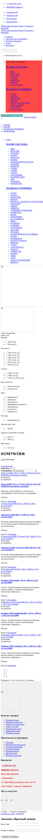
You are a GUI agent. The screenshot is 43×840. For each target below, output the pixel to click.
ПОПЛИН (15, 164)
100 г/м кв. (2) (13, 353)
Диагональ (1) (13, 420)
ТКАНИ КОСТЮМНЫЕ (19, 89)
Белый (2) (12, 400)
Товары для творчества (15, 724)
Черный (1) (12, 412)
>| (6, 676)
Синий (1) (12, 409)
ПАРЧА (14, 236)
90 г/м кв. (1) (13, 365)
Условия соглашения (14, 747)
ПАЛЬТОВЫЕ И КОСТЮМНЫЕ (24, 234)
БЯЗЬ (13, 72)
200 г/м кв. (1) (13, 357)
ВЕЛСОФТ (15, 74)
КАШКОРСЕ (16, 212)
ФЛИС (13, 256)
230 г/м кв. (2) (13, 362)
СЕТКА (14, 245)
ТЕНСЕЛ (14, 249)
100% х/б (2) (13, 376)
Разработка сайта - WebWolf (12, 814)
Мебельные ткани (13, 731)
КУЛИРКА (15, 225)
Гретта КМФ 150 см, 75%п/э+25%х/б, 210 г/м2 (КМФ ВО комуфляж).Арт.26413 (20, 485)
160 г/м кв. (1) (13, 355)
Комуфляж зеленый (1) (17, 404)
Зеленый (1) (13, 402)
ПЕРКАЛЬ (15, 80)
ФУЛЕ (13, 258)
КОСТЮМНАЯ (17, 219)
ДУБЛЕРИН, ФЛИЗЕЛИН (21, 210)
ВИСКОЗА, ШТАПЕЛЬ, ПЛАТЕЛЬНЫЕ (21, 104)
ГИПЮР (14, 206)
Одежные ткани (12, 720)
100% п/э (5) (13, 373)
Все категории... (17, 85)
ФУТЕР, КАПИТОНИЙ (20, 260)
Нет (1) (11, 439)
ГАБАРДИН (15, 107)
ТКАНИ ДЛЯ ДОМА (16, 67)
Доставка (9, 742)
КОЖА (13, 215)
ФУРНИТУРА (16, 184)
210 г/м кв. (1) (13, 360)
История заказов (12, 751)
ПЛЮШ (14, 83)
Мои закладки (11, 753)
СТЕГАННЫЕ (16, 175)
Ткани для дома (12, 727)
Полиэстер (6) (13, 386)
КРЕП (13, 221)
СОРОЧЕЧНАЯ (17, 247)
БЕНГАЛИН (16, 98)
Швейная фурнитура (14, 722)
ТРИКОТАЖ (16, 251)
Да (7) (10, 437)
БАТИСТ (14, 96)
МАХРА (14, 78)
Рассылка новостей (13, 755)
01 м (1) (11, 448)
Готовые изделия (12, 733)
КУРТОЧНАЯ (16, 228)
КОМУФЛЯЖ (16, 217)
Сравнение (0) (7, 466)
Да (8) (10, 429)
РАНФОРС (15, 166)
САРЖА (14, 168)
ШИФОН (14, 262)
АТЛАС (14, 94)
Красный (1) (13, 407)
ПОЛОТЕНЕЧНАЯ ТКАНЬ (22, 162)
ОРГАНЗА (15, 232)
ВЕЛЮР (14, 101)
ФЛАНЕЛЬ (15, 181)
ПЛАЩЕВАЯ (16, 238)
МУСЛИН (15, 230)
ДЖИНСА (15, 208)
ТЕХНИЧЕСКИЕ (18, 177)
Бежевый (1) (13, 397)
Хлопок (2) (12, 389)
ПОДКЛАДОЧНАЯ (19, 241)
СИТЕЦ (14, 173)
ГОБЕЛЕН (15, 76)
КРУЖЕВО (15, 223)
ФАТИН (14, 254)
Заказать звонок (30, 117)
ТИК (12, 179)
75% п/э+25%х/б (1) (16, 378)
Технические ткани (14, 729)
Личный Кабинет (13, 749)
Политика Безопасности (15, 745)
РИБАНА (14, 243)
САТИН (14, 171)
